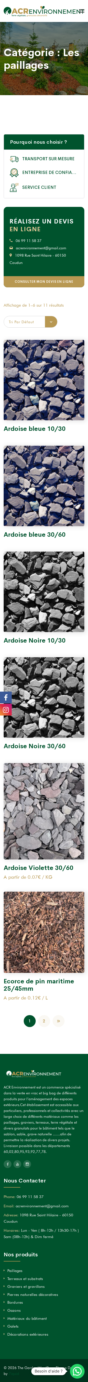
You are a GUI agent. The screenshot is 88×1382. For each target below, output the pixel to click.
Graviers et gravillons (26, 1286)
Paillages (14, 1270)
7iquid (14, 1374)
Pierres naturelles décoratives (32, 1294)
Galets (13, 1326)
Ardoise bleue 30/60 (35, 534)
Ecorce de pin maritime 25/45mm (39, 985)
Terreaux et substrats (25, 1278)
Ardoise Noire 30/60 (35, 746)
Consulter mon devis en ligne (44, 282)
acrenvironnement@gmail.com (41, 248)
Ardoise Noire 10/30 (35, 640)
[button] (77, 1371)
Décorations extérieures (27, 1334)
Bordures (15, 1302)
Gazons (14, 1310)
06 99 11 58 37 (29, 241)
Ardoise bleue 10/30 (35, 429)
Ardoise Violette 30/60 (38, 868)
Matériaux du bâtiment (27, 1318)
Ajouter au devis (44, 412)
